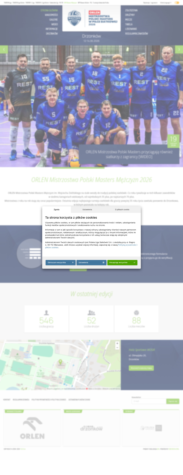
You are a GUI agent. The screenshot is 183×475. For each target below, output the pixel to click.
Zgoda (56, 209)
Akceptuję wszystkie (118, 262)
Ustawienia (87, 209)
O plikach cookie (122, 209)
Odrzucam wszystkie (57, 262)
